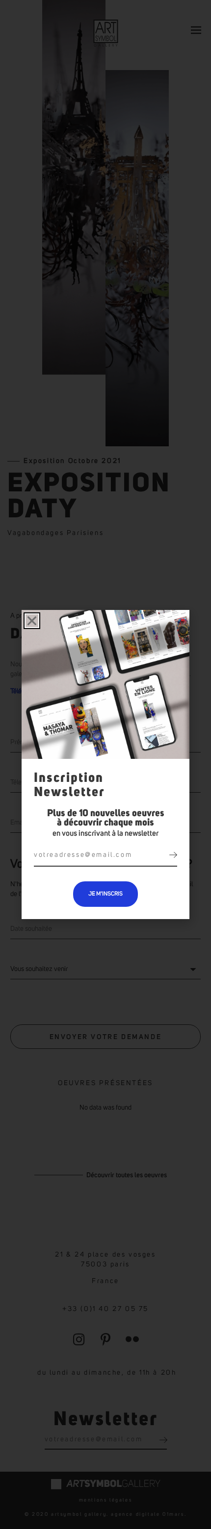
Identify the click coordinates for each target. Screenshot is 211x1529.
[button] (32, 620)
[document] (105, 764)
